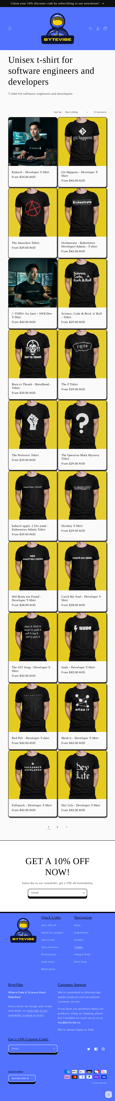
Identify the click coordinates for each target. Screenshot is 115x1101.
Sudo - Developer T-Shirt (78, 667)
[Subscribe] (83, 893)
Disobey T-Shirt (72, 525)
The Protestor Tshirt (25, 455)
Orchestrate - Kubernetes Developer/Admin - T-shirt (79, 244)
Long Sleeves (81, 932)
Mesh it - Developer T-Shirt (80, 738)
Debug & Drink (82, 954)
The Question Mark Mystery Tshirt (80, 457)
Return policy (48, 969)
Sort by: (58, 112)
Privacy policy (48, 954)
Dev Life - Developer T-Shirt (80, 805)
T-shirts (78, 947)
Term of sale (48, 939)
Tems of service (49, 947)
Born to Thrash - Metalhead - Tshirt (31, 386)
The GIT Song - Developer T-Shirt (31, 669)
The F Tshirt (69, 384)
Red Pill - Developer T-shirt (30, 738)
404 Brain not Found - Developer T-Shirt (26, 598)
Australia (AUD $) (20, 1078)
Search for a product (52, 932)
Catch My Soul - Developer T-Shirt (81, 598)
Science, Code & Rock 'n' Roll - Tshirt (81, 315)
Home (77, 925)
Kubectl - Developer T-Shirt (30, 172)
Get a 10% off (48, 925)
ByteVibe (103, 1083)
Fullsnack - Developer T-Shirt (32, 805)
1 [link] (48, 827)
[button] (9, 28)
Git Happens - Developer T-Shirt (79, 174)
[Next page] (66, 827)
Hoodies (78, 939)
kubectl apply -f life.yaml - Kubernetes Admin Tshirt (30, 527)
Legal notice (47, 961)
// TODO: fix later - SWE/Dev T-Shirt (32, 315)
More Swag (80, 961)
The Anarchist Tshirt (26, 242)
